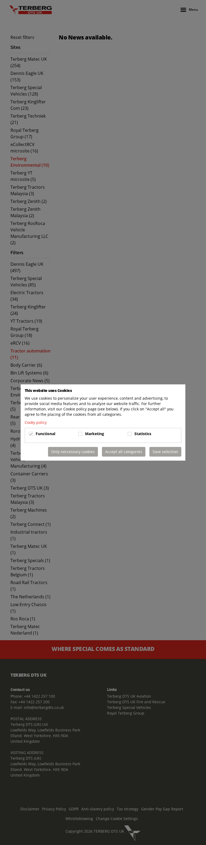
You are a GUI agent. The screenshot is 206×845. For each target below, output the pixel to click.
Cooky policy (36, 422)
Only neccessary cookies (73, 451)
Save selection (165, 451)
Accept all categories (123, 451)
